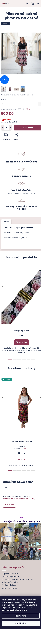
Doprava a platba (10, 573)
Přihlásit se (9, 505)
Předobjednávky (9, 585)
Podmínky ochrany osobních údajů (17, 579)
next (40, 287)
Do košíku (29, 128)
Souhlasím (20, 623)
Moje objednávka (9, 588)
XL (19, 453)
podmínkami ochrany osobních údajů (19, 498)
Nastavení (20, 616)
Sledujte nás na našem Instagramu (22, 521)
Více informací (22, 610)
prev (3, 287)
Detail (20, 459)
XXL (23, 453)
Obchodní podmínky (11, 576)
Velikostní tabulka (10, 582)
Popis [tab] (6, 221)
